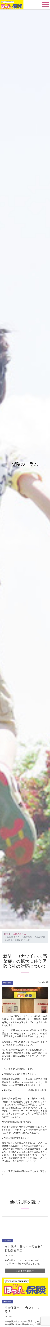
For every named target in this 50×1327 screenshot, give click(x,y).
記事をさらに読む (25, 1271)
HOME (7, 934)
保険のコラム (19, 934)
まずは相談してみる (25, 1323)
